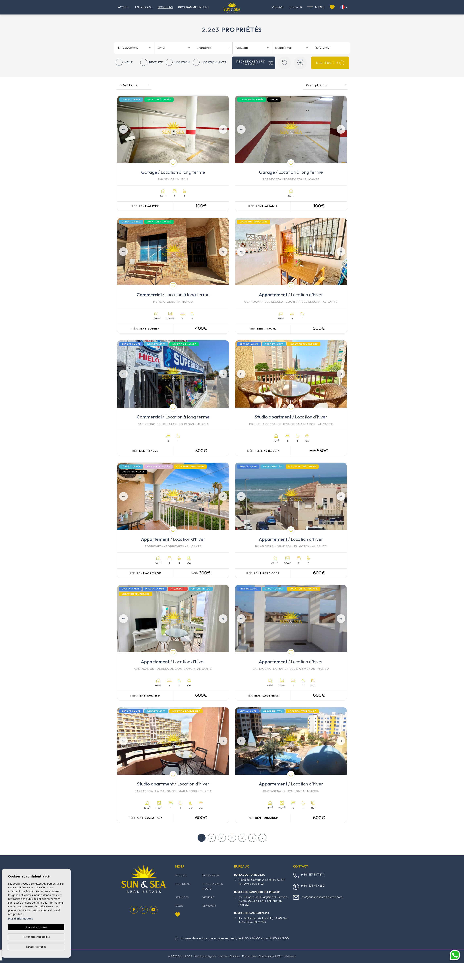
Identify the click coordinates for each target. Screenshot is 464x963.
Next (224, 129)
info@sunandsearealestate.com (322, 897)
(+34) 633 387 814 (312, 874)
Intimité (223, 956)
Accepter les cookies (36, 927)
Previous (122, 129)
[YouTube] (154, 910)
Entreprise (144, 7)
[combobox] (134, 47)
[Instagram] (144, 910)
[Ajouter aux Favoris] (173, 162)
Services (182, 897)
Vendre (278, 7)
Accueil (124, 7)
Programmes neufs (193, 7)
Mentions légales (205, 956)
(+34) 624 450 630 (312, 885)
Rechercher (327, 62)
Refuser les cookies (36, 946)
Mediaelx (290, 956)
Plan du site (249, 956)
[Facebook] (134, 910)
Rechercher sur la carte (251, 63)
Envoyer (295, 7)
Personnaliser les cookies (36, 936)
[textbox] (135, 47)
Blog (179, 905)
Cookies (235, 956)
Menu (320, 7)
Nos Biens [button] (165, 7)
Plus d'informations (20, 918)
